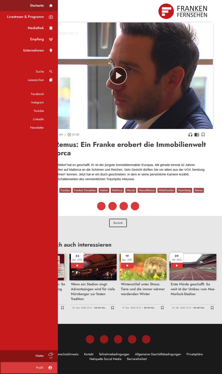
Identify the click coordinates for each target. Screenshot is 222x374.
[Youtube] (118, 339)
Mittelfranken (166, 190)
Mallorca (117, 190)
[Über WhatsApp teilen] (124, 206)
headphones (190, 134)
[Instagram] (104, 339)
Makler (104, 190)
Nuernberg (184, 190)
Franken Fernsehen (85, 190)
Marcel (131, 190)
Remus (199, 190)
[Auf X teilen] (112, 206)
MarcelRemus (147, 190)
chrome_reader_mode (196, 134)
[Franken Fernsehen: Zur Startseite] (183, 11)
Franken (65, 190)
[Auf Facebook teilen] (101, 206)
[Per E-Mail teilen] (135, 206)
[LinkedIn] (132, 339)
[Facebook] (90, 339)
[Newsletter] (146, 339)
